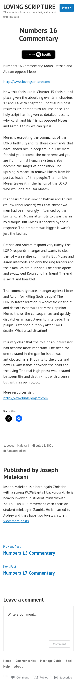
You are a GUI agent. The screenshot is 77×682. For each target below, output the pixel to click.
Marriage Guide (50, 661)
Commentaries (26, 661)
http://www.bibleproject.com (25, 398)
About (18, 666)
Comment (59, 644)
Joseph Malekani (18, 445)
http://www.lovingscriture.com (26, 81)
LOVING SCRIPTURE (29, 7)
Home (7, 661)
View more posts (16, 520)
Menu (68, 7)
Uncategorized (16, 451)
